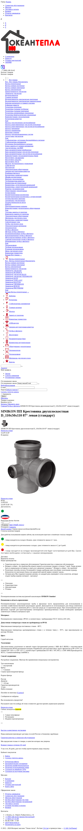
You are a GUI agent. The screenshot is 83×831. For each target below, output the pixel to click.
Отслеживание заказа (9, 383)
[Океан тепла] (30, 53)
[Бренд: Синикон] (5, 519)
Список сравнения (12, 375)
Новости (8, 58)
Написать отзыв (7, 431)
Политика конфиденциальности (17, 765)
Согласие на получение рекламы (17, 771)
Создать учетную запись (10, 392)
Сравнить (12, 527)
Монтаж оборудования (13, 798)
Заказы (7, 374)
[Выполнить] (38, 383)
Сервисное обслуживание (14, 5)
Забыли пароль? (12, 390)
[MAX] (3, 68)
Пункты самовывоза (12, 13)
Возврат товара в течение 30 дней (13, 745)
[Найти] (22, 366)
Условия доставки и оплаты (15, 805)
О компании (9, 56)
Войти (3, 385)
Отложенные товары (13, 377)
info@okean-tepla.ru (12, 823)
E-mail (3, 387)
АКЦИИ (8, 62)
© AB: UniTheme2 (70, 828)
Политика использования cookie (17, 767)
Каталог (8, 779)
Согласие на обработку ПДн (15, 769)
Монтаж (8, 7)
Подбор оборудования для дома (16, 800)
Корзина (4, 404)
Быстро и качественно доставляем (13, 730)
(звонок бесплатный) (20, 817)
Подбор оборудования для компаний (18, 802)
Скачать (20, 693)
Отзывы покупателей (13, 60)
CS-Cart (45, 828)
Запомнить (7, 394)
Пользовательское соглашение (16, 764)
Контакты (8, 15)
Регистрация (10, 385)
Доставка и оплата (12, 9)
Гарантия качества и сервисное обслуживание (18, 738)
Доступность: (6, 507)
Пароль (3, 390)
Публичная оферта (12, 762)
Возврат (8, 11)
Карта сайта (9, 786)
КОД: (3, 500)
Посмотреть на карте (13, 824)
